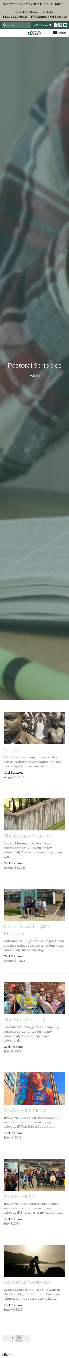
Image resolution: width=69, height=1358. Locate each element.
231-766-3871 (42, 24)
